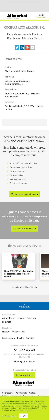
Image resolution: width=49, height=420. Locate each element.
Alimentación (8, 317)
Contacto (32, 393)
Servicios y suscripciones (33, 396)
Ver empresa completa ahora (24, 194)
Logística (6, 321)
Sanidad (30, 337)
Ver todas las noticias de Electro (24, 287)
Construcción (8, 337)
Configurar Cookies (9, 416)
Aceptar (23, 416)
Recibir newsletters (24, 375)
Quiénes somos (8, 393)
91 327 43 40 (24, 349)
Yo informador (21, 393)
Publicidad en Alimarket (11, 396)
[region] (24, 408)
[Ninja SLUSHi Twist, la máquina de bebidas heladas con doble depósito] (18, 266)
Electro (20, 337)
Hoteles (6, 331)
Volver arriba (24, 307)
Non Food (31, 317)
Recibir (41, 16)
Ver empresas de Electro (24, 228)
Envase (21, 317)
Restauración (18, 331)
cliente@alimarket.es (24, 361)
